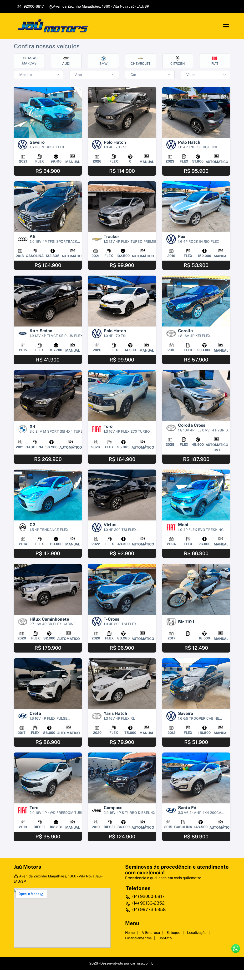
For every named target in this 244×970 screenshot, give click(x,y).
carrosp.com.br (142, 963)
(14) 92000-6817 (30, 6)
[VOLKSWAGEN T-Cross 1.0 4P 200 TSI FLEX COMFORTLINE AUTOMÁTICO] (122, 589)
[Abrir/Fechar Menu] (226, 26)
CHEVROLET (140, 63)
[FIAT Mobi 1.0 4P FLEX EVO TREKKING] (196, 495)
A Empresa (151, 932)
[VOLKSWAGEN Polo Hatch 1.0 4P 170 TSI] (122, 112)
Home (130, 932)
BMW (103, 63)
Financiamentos (138, 938)
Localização (196, 932)
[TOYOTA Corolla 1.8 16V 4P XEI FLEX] (196, 301)
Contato (165, 938)
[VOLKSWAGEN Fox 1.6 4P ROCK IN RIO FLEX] (196, 206)
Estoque (173, 932)
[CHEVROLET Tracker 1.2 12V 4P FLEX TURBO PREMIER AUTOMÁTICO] (122, 206)
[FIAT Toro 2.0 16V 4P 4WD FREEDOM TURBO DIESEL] (48, 777)
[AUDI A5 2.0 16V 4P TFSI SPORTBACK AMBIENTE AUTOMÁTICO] (48, 206)
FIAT (214, 63)
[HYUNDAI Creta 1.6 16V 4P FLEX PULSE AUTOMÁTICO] (48, 683)
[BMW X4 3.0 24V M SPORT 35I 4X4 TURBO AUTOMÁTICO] (48, 395)
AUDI (66, 63)
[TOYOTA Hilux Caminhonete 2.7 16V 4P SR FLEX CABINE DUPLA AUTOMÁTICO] (48, 589)
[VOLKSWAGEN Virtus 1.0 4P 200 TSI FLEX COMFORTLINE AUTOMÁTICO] (122, 495)
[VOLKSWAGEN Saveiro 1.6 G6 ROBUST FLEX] (48, 112)
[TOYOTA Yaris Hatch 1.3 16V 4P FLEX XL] (122, 683)
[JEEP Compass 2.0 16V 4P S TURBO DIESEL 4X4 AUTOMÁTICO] (122, 777)
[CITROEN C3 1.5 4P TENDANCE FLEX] (48, 495)
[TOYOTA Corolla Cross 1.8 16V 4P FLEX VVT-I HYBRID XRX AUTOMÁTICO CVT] (196, 395)
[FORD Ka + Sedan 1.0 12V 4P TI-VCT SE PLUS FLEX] (48, 301)
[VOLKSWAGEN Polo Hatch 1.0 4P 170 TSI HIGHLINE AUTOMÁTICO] (196, 112)
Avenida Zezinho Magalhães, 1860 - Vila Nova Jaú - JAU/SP (101, 6)
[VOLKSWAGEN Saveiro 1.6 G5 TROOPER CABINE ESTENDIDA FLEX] (196, 683)
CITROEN (177, 63)
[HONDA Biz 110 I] (196, 589)
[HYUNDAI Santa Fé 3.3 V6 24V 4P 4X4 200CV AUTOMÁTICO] (196, 777)
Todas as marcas (29, 60)
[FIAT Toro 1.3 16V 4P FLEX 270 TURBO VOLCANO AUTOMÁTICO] (122, 395)
